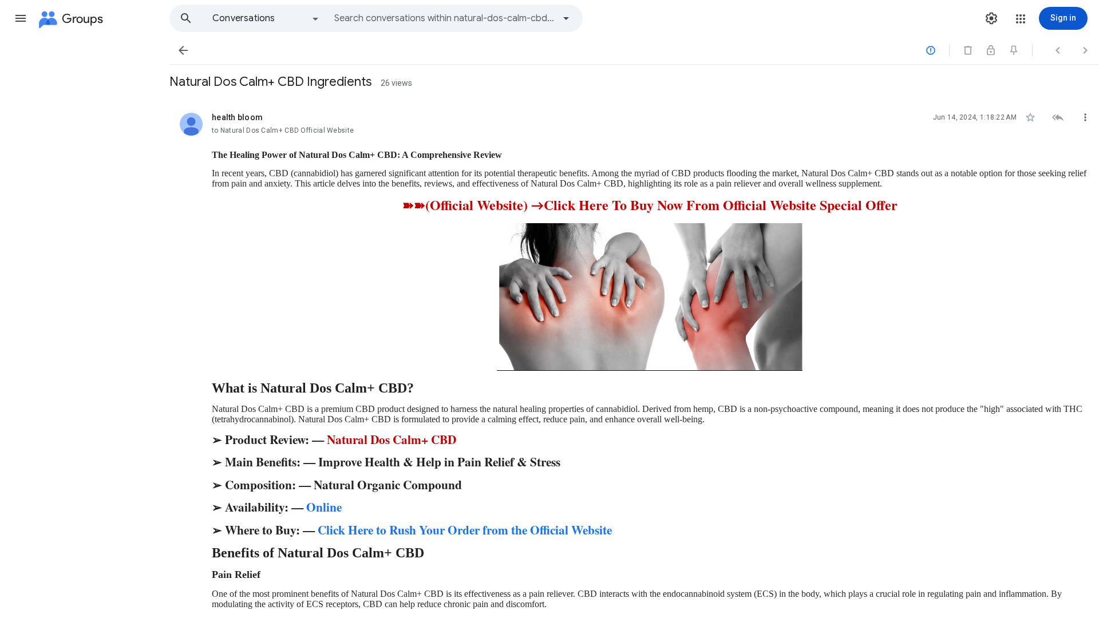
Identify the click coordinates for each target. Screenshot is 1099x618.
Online (324, 507)
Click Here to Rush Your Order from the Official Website (465, 529)
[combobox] (444, 18)
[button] (20, 18)
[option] (266, 18)
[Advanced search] (566, 18)
